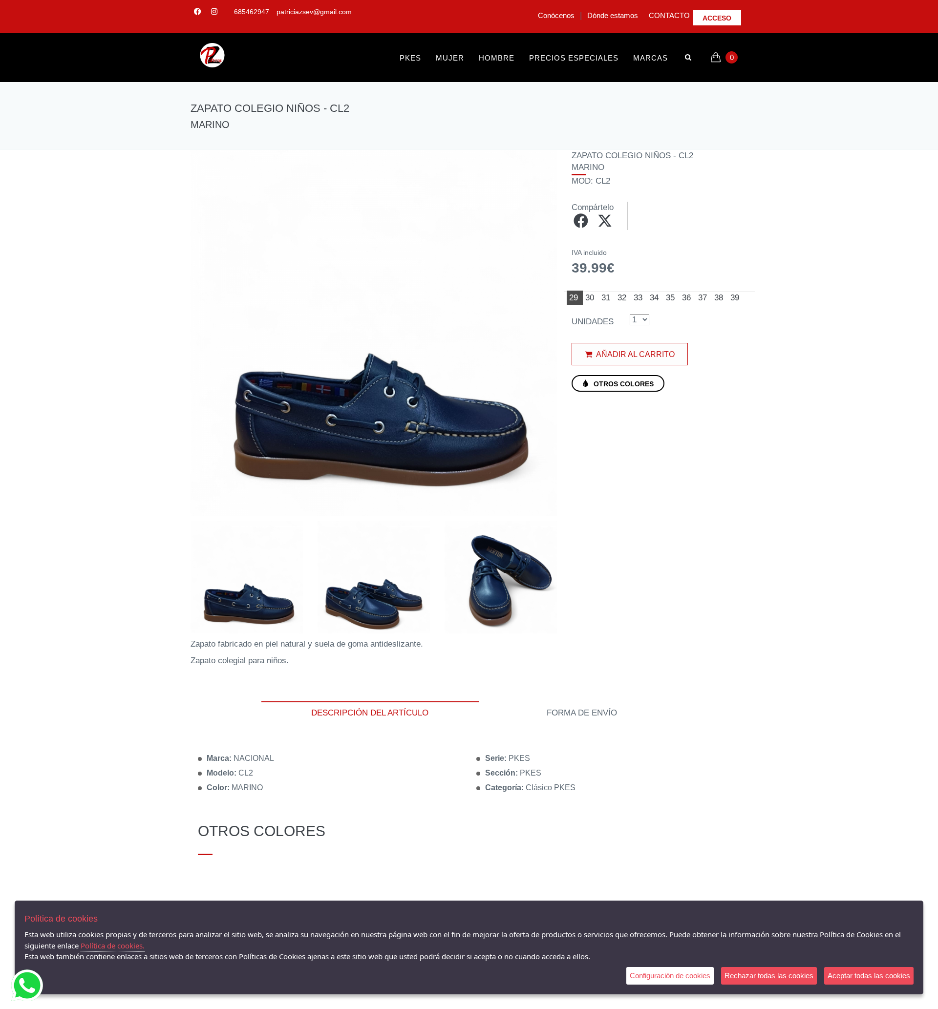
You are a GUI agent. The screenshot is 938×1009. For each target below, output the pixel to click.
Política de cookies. (113, 945)
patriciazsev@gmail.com (314, 12)
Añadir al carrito (635, 354)
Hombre (496, 58)
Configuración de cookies (670, 975)
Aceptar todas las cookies (869, 975)
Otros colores (623, 384)
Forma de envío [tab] (582, 712)
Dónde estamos (612, 15)
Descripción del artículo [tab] (369, 712)
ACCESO (717, 18)
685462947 (251, 12)
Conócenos (556, 15)
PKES (410, 58)
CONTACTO (669, 15)
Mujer (450, 58)
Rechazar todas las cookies (769, 975)
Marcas (650, 58)
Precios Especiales (573, 58)
